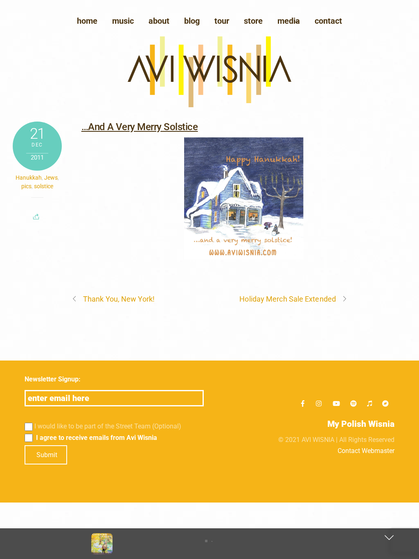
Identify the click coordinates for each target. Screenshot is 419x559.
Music (123, 21)
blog (192, 21)
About (159, 21)
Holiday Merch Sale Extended (287, 299)
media (288, 21)
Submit (46, 455)
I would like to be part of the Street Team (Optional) (107, 426)
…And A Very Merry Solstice (139, 127)
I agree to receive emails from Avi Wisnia (95, 438)
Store (253, 21)
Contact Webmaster (366, 451)
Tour (221, 21)
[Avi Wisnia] (209, 105)
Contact (328, 21)
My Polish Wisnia (360, 424)
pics (26, 186)
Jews (51, 177)
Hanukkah (29, 177)
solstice (43, 186)
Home (87, 21)
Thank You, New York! (119, 299)
